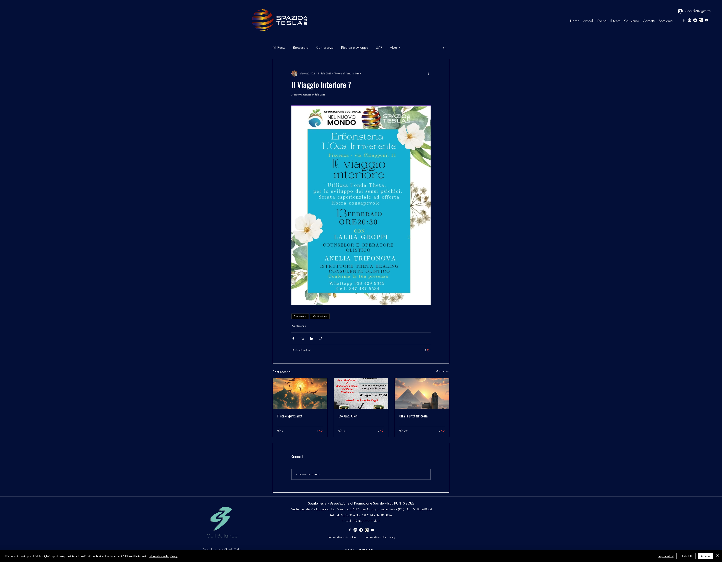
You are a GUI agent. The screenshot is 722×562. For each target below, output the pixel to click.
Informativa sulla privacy (163, 556)
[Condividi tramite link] (321, 338)
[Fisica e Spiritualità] (300, 393)
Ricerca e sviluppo (354, 47)
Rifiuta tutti (686, 556)
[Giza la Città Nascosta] (422, 393)
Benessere (301, 47)
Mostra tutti (442, 371)
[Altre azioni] (428, 73)
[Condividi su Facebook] (293, 338)
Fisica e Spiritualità (289, 416)
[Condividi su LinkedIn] (311, 338)
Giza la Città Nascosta (413, 416)
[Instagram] (689, 20)
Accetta (705, 556)
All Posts (279, 47)
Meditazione (320, 316)
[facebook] (684, 20)
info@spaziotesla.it (366, 521)
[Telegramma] (695, 20)
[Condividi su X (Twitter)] (302, 338)
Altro (393, 47)
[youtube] (706, 20)
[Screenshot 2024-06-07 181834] (701, 20)
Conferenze (325, 47)
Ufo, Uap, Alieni (348, 416)
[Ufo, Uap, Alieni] (361, 393)
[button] (444, 47)
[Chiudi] (717, 556)
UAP (379, 47)
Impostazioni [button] (665, 556)
